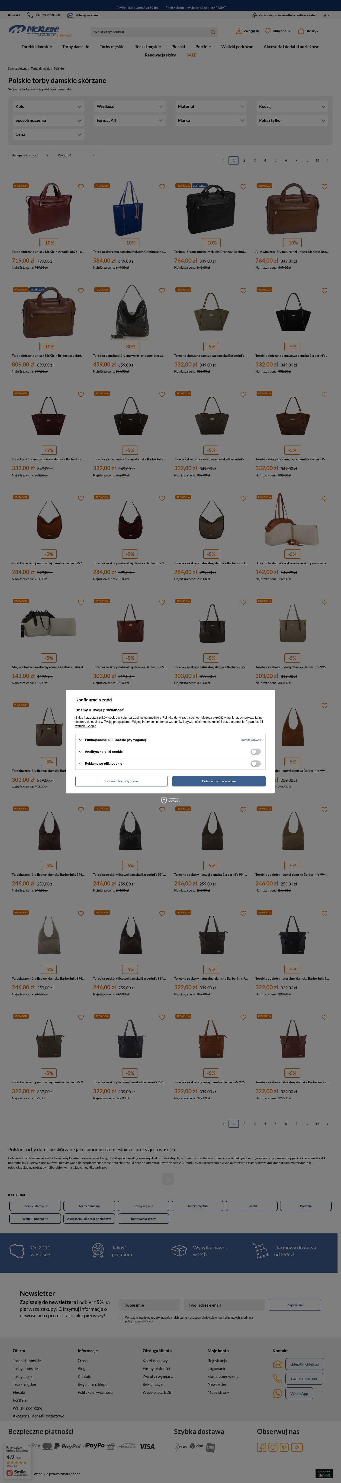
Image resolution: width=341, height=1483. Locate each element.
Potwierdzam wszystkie (219, 781)
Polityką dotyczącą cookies (180, 717)
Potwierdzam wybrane (121, 781)
